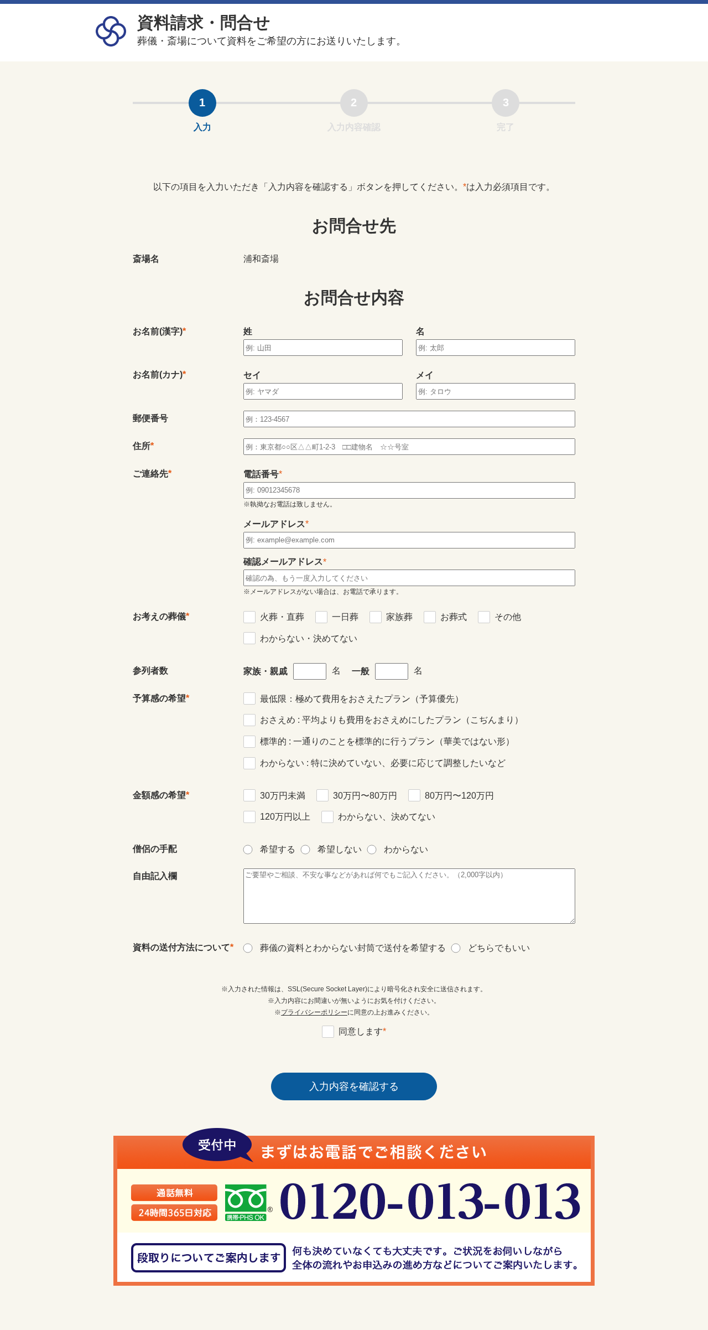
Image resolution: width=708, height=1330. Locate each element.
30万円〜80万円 (365, 795)
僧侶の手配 (155, 848)
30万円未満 (282, 795)
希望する (277, 849)
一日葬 (345, 617)
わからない (406, 849)
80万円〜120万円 (459, 795)
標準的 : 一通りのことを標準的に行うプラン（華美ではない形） (387, 741)
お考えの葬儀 (159, 616)
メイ (425, 375)
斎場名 (146, 258)
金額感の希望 (159, 795)
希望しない (339, 849)
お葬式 (453, 617)
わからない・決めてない (308, 638)
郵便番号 (150, 418)
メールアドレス (274, 524)
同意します (362, 1031)
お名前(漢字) (158, 331)
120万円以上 (285, 816)
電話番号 (261, 474)
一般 (360, 671)
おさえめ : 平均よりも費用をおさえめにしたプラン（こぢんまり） (391, 719)
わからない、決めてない (386, 816)
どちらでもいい (499, 948)
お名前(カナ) (158, 374)
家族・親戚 (265, 671)
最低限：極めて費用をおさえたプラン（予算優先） (362, 698)
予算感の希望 (159, 698)
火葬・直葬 (282, 617)
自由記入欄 (155, 876)
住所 (141, 446)
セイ (252, 375)
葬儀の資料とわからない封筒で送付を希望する (353, 948)
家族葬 (399, 617)
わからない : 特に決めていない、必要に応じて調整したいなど (383, 763)
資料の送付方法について (181, 947)
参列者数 (150, 670)
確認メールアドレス (283, 561)
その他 (507, 617)
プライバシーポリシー (314, 1012)
